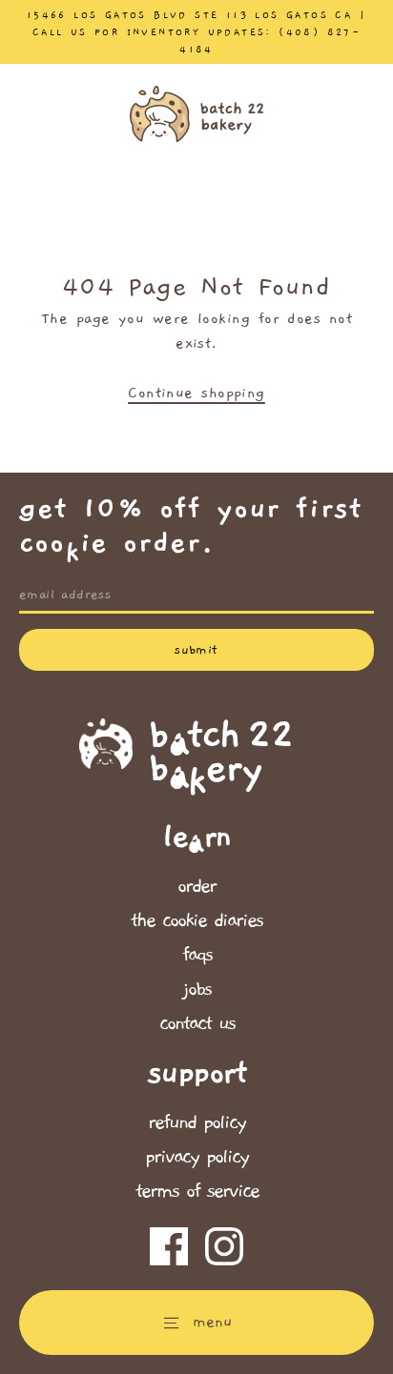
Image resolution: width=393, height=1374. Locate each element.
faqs (197, 954)
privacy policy (196, 1156)
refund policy (196, 1122)
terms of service (197, 1191)
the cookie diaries (196, 920)
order (196, 886)
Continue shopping (196, 392)
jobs (197, 989)
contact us (197, 1023)
